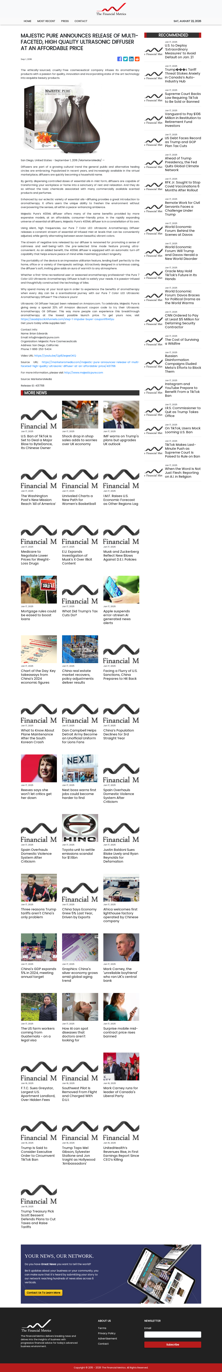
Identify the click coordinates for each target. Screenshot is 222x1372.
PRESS (65, 21)
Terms (102, 1328)
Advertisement (107, 1338)
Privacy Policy (107, 1333)
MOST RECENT (46, 21)
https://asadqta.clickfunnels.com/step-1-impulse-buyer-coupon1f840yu (67, 319)
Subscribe (172, 1344)
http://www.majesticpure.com (83, 372)
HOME (27, 21)
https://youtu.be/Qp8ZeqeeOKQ (55, 356)
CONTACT (81, 21)
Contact (103, 1344)
